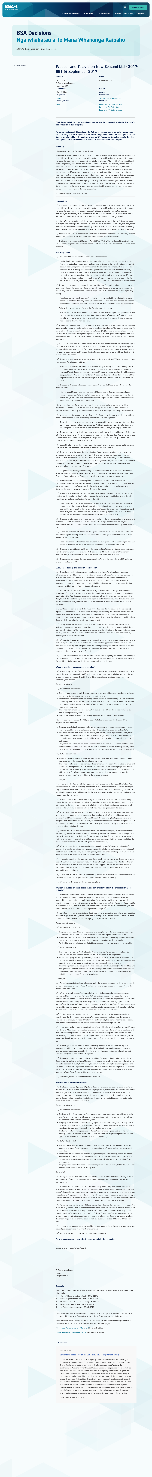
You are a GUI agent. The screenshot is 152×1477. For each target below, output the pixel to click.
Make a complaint (138, 7)
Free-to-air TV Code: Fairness (110, 104)
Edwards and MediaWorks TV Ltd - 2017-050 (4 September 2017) (89, 1354)
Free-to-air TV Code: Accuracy (111, 110)
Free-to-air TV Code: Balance (110, 107)
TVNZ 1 (58, 104)
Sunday (58, 98)
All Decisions (20, 65)
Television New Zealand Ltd (109, 98)
